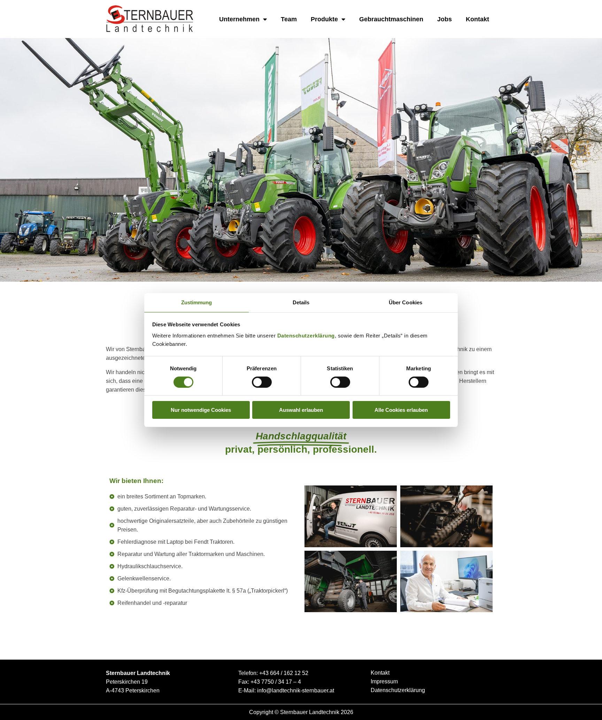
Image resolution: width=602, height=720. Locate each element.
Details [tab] (301, 302)
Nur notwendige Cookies (201, 410)
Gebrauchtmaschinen (391, 19)
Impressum (384, 681)
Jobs (444, 19)
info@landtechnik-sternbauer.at (295, 690)
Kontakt (477, 19)
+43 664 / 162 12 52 (283, 673)
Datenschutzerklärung (306, 335)
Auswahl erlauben (301, 410)
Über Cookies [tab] (405, 302)
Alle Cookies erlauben (401, 410)
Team (289, 19)
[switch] (262, 382)
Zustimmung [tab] (196, 302)
